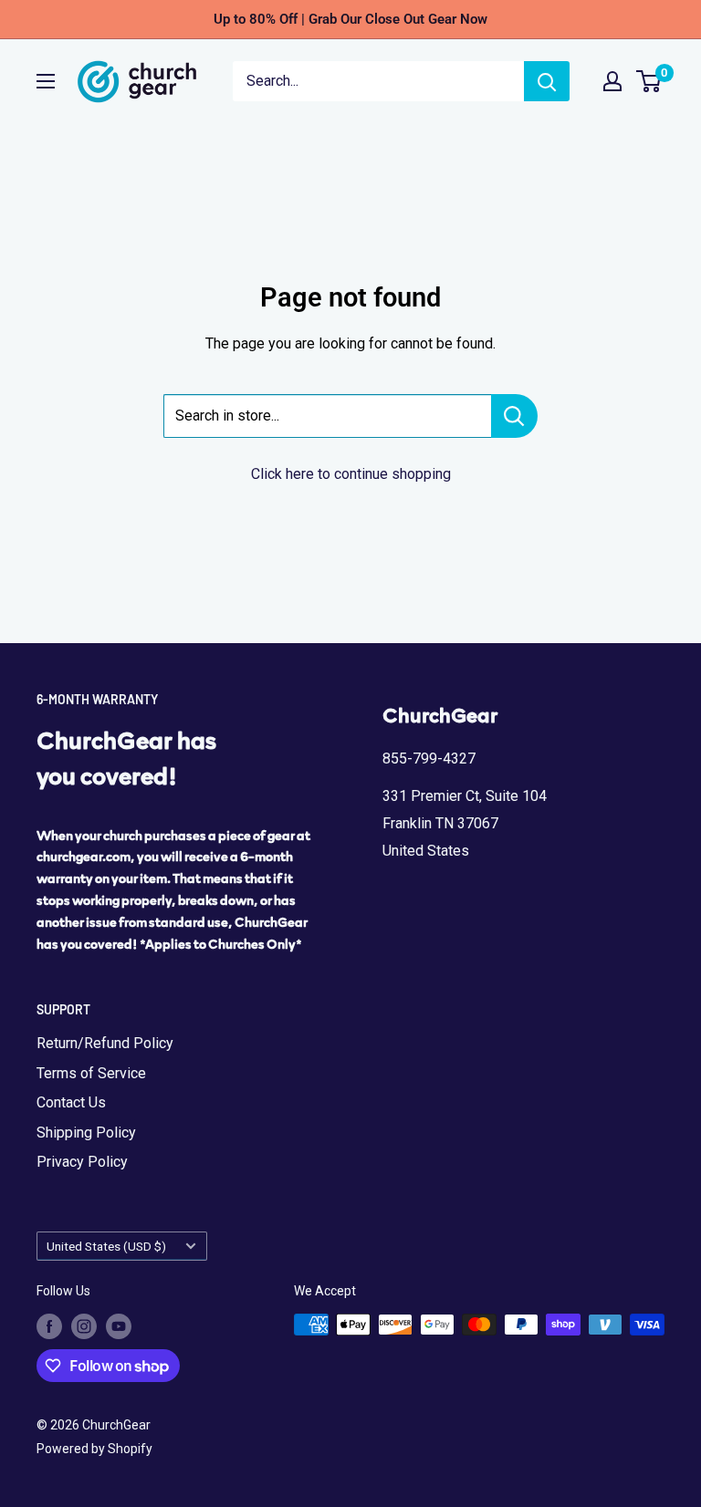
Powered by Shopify (94, 1448)
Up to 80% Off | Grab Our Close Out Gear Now (350, 19)
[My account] (612, 81)
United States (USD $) (106, 1246)
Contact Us (71, 1102)
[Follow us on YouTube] (118, 1326)
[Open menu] (46, 81)
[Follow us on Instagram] (84, 1326)
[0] (649, 81)
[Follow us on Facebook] (49, 1326)
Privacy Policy (82, 1161)
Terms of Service (91, 1073)
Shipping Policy (86, 1132)
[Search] (547, 81)
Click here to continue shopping (351, 474)
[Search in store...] (514, 416)
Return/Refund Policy (105, 1043)
